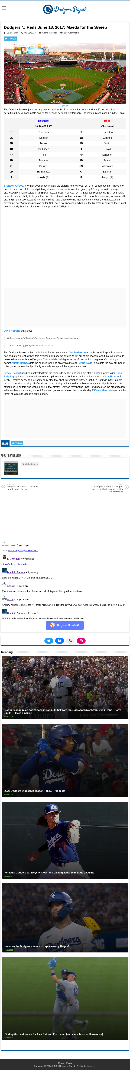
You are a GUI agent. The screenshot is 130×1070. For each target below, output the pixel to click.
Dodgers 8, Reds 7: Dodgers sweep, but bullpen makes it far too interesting (107, 488)
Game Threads (49, 32)
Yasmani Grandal (53, 359)
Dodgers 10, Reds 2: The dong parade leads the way (22, 486)
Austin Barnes (20, 363)
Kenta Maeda (102, 390)
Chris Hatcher (111, 376)
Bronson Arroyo (13, 185)
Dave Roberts (12, 330)
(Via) (65, 105)
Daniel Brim (12, 32)
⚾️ (65, 625)
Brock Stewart (12, 373)
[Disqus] (65, 579)
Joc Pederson (77, 352)
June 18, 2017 (46, 345)
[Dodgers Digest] (65, 8)
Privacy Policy (65, 1063)
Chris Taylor (86, 363)
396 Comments (71, 32)
